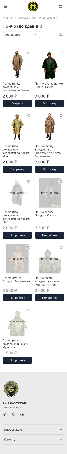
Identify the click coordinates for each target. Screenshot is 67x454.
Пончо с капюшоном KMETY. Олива (49, 85)
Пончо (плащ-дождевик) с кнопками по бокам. (16, 87)
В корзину (49, 103)
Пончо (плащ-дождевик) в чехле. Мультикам (15, 344)
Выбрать (17, 103)
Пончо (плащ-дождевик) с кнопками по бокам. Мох (16, 151)
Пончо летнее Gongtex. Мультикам (16, 279)
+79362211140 (15, 403)
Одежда (23, 17)
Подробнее (17, 235)
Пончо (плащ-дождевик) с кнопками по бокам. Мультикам (48, 151)
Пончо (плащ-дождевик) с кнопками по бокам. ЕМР (16, 217)
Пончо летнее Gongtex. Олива (45, 213)
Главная (8, 17)
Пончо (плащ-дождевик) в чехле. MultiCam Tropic (47, 281)
